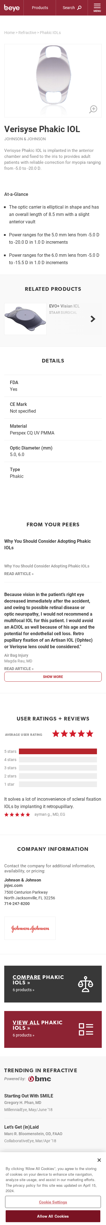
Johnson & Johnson (25, 138)
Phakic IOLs (50, 32)
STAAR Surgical (63, 312)
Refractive (27, 32)
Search (69, 7)
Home (9, 32)
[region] (53, 1188)
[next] (92, 319)
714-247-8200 (17, 903)
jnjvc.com (13, 885)
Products (40, 7)
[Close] (99, 1160)
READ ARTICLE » (19, 573)
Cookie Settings (53, 1202)
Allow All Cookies (53, 1216)
